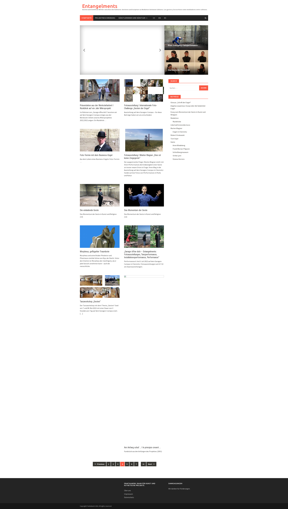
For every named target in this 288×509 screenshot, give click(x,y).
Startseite (87, 18)
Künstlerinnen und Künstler (132, 18)
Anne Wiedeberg (179, 145)
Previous (85, 50)
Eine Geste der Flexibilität (179, 70)
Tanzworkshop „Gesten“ (90, 301)
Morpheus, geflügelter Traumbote (94, 251)
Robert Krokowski (177, 135)
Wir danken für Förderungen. (179, 489)
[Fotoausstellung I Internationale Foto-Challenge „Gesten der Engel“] (144, 90)
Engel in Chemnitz (180, 132)
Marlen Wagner (176, 128)
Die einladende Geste (89, 210)
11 (143, 464)
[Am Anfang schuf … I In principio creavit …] (144, 359)
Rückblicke (177, 121)
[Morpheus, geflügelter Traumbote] (100, 236)
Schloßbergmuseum (180, 152)
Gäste (173, 142)
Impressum (128, 494)
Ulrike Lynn (177, 155)
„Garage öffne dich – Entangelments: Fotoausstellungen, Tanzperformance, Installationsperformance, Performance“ (141, 254)
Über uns (127, 490)
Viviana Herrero (178, 159)
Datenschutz (129, 497)
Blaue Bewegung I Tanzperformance (183, 45)
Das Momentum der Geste (135, 210)
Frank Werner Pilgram (181, 149)
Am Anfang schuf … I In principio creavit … (142, 447)
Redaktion (175, 118)
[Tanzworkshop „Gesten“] (100, 286)
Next (159, 50)
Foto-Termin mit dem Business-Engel (96, 155)
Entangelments (99, 6)
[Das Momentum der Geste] (144, 195)
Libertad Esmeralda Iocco (180, 125)
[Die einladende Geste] (100, 195)
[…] (81, 313)
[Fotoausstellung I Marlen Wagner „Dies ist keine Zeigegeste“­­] (144, 140)
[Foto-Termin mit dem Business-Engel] (100, 140)
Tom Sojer (174, 139)
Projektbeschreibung (105, 18)
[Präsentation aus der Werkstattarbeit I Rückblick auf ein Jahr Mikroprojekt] (100, 90)
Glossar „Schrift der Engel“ (181, 102)
